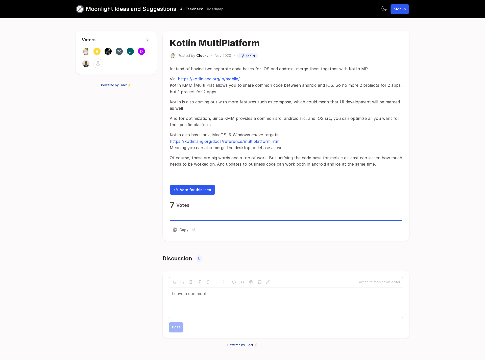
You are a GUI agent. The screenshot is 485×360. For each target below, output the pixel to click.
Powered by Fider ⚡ (116, 85)
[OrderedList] (225, 282)
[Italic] (199, 282)
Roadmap (215, 9)
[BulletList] (217, 282)
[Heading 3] (182, 282)
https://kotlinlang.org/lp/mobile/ (209, 78)
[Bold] (191, 282)
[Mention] (251, 282)
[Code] (234, 282)
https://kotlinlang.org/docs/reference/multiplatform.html (225, 141)
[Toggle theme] (384, 9)
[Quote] (242, 282)
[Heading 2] (174, 282)
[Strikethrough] (208, 282)
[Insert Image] (259, 282)
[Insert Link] (268, 282)
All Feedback (191, 9)
